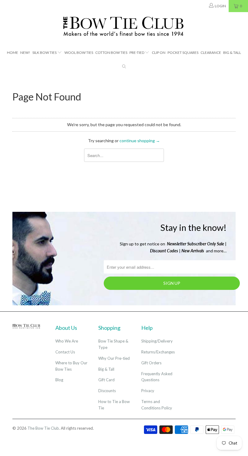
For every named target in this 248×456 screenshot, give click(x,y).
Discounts (107, 390)
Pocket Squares (183, 52)
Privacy (147, 390)
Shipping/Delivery (157, 341)
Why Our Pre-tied (114, 358)
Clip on (158, 52)
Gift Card (106, 379)
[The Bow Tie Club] (124, 26)
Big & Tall (232, 52)
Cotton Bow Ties (111, 52)
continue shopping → (139, 140)
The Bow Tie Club (43, 428)
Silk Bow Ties (44, 52)
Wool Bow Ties (78, 52)
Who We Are (66, 341)
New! (25, 52)
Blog (59, 379)
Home (12, 52)
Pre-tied (136, 52)
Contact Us (65, 351)
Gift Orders (151, 362)
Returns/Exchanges (158, 351)
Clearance (211, 52)
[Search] (124, 67)
